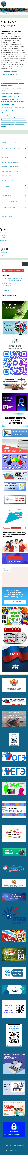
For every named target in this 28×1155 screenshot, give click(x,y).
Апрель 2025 (3, 240)
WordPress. (19, 1150)
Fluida (13, 1150)
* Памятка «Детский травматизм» (11, 93)
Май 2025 (2, 238)
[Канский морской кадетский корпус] (4, 4)
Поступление (5, 290)
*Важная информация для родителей (12, 107)
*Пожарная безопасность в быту (11, 96)
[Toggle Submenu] (25, 143)
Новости (2, 255)
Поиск (3, 261)
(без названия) (6, 287)
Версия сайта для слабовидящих (14, 270)
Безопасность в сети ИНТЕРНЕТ (11, 80)
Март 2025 (3, 243)
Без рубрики (3, 252)
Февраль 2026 (4, 232)
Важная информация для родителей (11, 280)
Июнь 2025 (3, 235)
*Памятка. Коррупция (7, 104)
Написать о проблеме (15, 601)
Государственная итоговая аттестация (12, 278)
